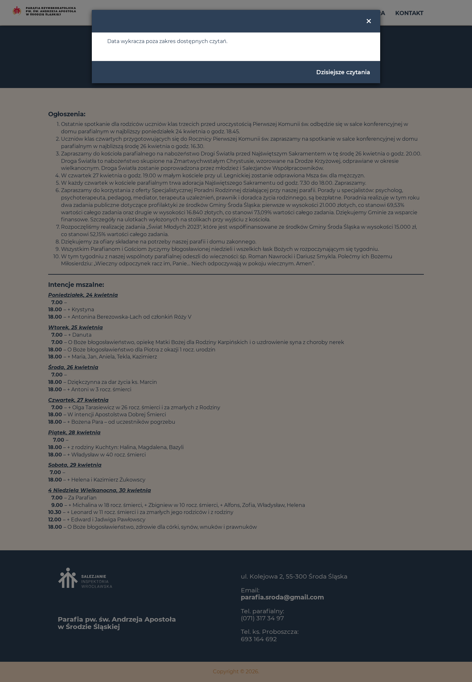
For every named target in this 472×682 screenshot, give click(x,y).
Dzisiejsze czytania (343, 72)
